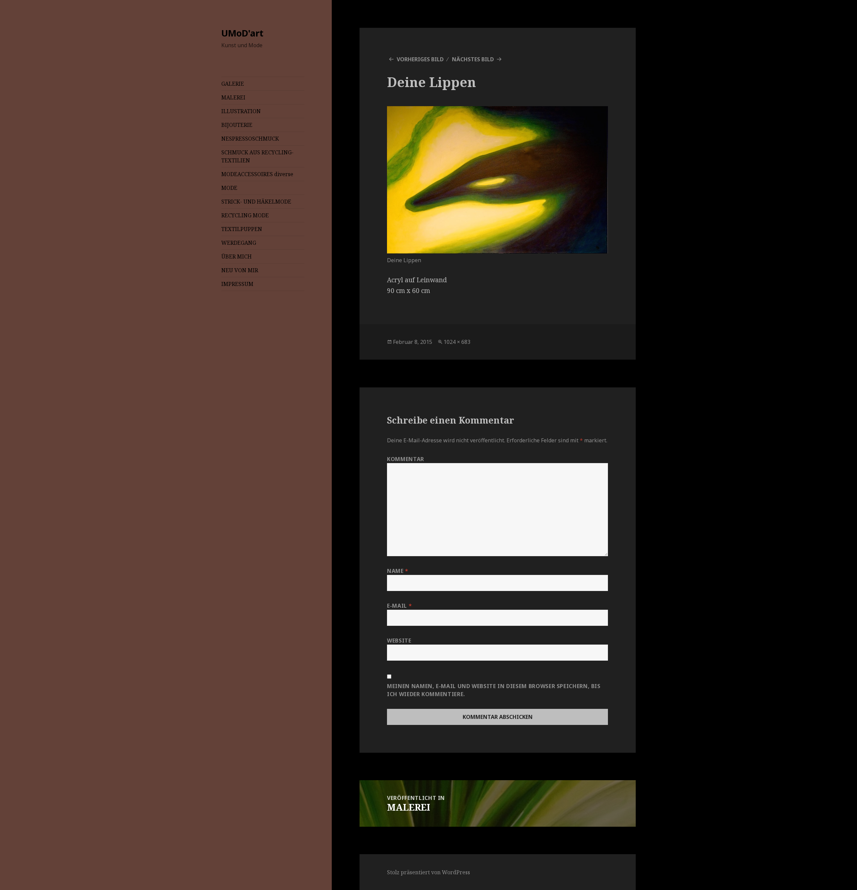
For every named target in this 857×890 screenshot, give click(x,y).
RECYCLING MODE (245, 215)
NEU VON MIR (239, 270)
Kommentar (405, 459)
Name (397, 571)
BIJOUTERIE (236, 125)
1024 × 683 (457, 342)
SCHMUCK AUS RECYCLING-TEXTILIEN (257, 156)
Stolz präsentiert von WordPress (428, 872)
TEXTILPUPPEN (241, 229)
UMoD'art (242, 33)
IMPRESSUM (237, 284)
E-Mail (399, 605)
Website (399, 640)
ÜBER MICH (236, 256)
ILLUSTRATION (241, 111)
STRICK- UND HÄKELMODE (256, 201)
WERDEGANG (238, 242)
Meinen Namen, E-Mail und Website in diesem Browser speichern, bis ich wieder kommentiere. (494, 690)
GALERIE (232, 83)
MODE (229, 188)
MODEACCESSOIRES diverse (257, 174)
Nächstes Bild (473, 59)
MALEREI (233, 97)
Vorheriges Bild (420, 59)
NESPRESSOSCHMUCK (250, 138)
